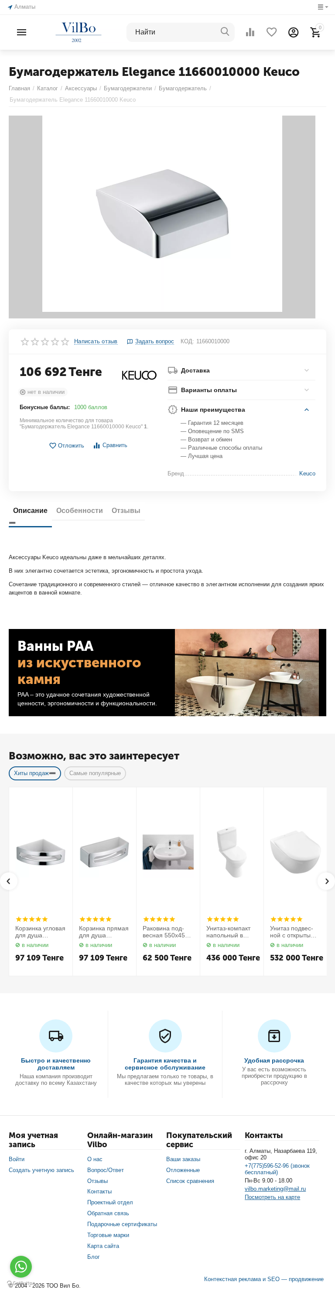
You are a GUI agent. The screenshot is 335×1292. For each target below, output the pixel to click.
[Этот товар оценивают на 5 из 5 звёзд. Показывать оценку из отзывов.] (31, 919)
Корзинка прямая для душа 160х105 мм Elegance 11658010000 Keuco (104, 932)
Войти (16, 1159)
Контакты (99, 1191)
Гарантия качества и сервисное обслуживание (165, 1064)
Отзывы (97, 1181)
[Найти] (225, 32)
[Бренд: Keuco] (139, 375)
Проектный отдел (110, 1202)
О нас (95, 1159)
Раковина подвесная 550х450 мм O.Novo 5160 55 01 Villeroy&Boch (166, 932)
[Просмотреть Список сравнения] (250, 32)
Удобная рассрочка (274, 1060)
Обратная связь (108, 1213)
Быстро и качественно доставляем (56, 1064)
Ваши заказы (183, 1159)
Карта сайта (103, 1246)
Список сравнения (190, 1181)
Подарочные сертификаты (122, 1224)
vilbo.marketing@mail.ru (275, 1189)
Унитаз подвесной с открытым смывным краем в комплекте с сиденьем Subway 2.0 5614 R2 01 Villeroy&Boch (295, 932)
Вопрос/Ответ (105, 1170)
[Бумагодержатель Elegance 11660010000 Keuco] (162, 217)
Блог (93, 1257)
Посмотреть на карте (272, 1197)
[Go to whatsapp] (21, 1267)
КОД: (187, 341)
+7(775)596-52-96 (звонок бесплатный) (277, 1169)
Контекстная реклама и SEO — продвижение (264, 1279)
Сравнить (115, 445)
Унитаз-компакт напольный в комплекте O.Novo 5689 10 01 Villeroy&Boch (229, 932)
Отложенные (183, 1170)
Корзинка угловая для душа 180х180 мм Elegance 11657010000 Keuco (40, 932)
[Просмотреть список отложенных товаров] (272, 32)
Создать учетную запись (41, 1170)
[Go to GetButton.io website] (21, 1283)
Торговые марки (108, 1235)
